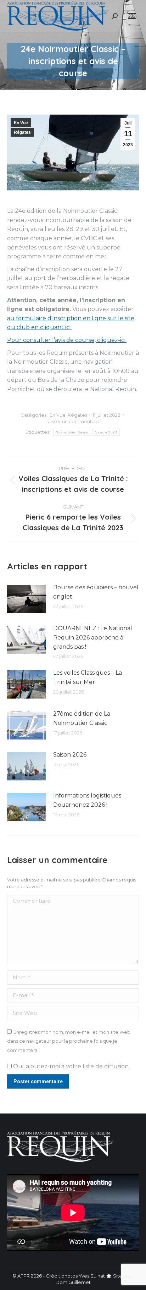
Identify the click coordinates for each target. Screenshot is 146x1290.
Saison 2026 (69, 754)
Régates (22, 132)
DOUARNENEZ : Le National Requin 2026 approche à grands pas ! (92, 637)
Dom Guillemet (73, 1282)
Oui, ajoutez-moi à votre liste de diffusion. (71, 1066)
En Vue (21, 122)
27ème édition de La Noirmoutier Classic (81, 718)
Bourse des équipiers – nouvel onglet (96, 592)
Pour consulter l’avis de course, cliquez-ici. (67, 340)
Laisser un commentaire (73, 421)
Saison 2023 (106, 432)
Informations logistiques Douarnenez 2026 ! (87, 800)
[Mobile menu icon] (132, 16)
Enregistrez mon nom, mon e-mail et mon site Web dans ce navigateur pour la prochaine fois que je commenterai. (68, 1041)
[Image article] (26, 599)
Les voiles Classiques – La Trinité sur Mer (87, 677)
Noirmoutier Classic (72, 432)
